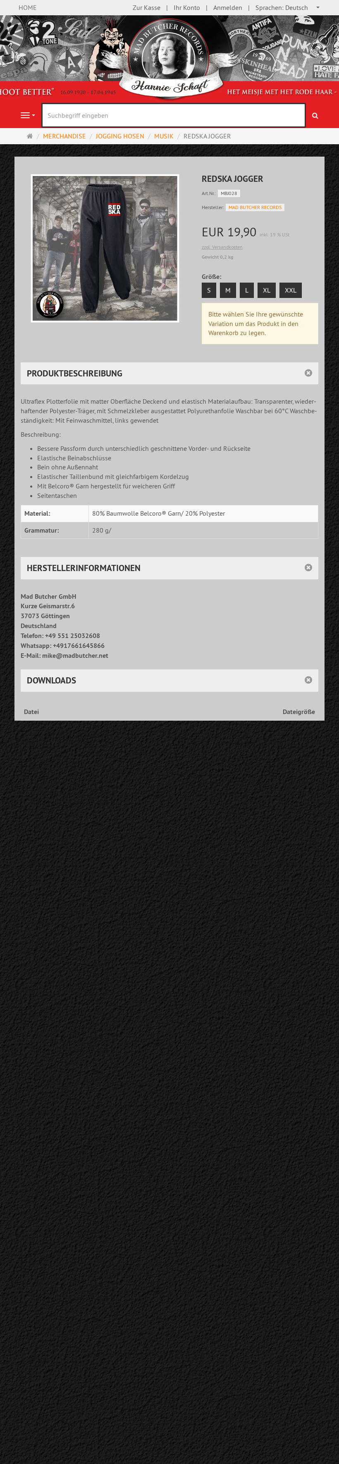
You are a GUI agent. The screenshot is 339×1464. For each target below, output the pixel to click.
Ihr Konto (187, 7)
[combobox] (288, 7)
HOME (28, 7)
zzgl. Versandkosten (222, 247)
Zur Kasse (146, 7)
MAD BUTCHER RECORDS (255, 207)
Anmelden (227, 7)
